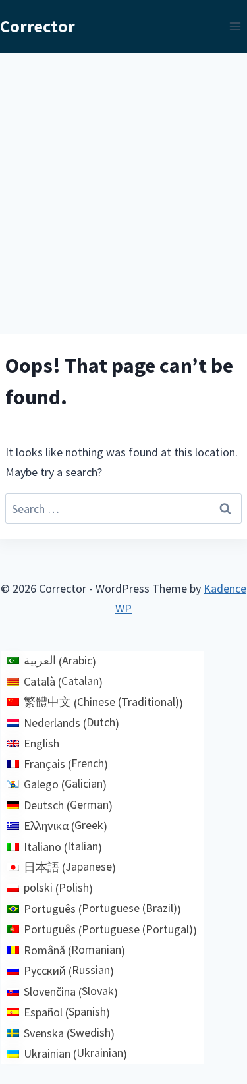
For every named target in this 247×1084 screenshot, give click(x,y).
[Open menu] (235, 26)
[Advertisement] (123, 182)
